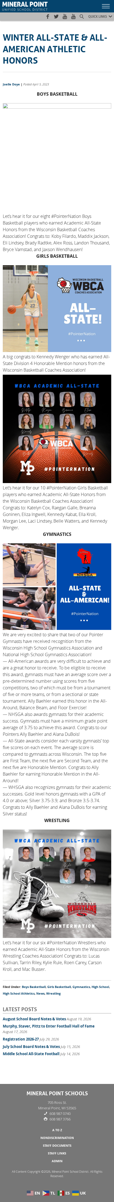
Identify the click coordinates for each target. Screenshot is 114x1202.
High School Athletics (19, 993)
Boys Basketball (34, 987)
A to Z (57, 1130)
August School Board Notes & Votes (34, 1018)
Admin (57, 1161)
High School (100, 987)
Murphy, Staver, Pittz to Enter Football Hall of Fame (49, 1026)
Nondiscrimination (57, 1138)
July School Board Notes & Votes (31, 1046)
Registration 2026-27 (21, 1039)
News (40, 993)
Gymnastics (81, 987)
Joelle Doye (11, 84)
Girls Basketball (59, 987)
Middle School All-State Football (31, 1053)
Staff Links (57, 1153)
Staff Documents (57, 1146)
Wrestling (53, 993)
